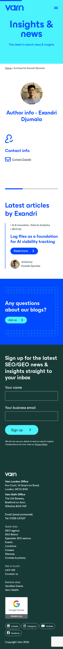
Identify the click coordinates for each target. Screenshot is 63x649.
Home (8, 68)
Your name (13, 387)
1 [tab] (14, 188)
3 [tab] (49, 188)
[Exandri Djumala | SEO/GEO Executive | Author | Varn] (14, 7)
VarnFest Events (14, 586)
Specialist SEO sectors (18, 538)
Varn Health (12, 589)
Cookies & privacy (15, 557)
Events (9, 542)
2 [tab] (31, 188)
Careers (9, 550)
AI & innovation (20, 225)
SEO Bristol (11, 534)
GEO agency (12, 530)
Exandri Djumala (30, 265)
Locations (10, 546)
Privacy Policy (41, 444)
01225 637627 (17, 518)
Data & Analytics (40, 225)
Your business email (20, 408)
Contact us (11, 573)
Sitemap (10, 553)
